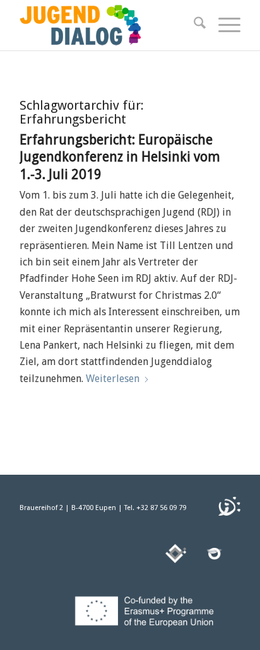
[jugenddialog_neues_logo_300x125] (108, 25)
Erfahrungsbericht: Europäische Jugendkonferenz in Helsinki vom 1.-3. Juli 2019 (120, 157)
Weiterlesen (112, 379)
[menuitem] (193, 25)
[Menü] (223, 25)
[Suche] (193, 25)
